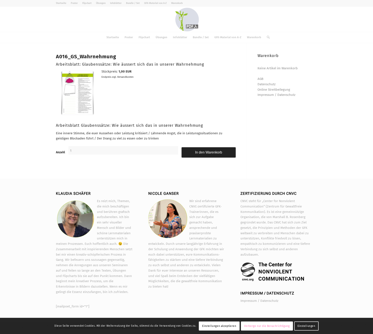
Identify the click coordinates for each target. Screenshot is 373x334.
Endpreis (106, 76)
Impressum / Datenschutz (277, 95)
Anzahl (60, 152)
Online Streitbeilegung (274, 90)
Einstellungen (306, 325)
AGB (260, 79)
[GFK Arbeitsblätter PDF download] (186, 19)
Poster (74, 3)
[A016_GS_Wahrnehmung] (77, 116)
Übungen (101, 3)
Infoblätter (116, 3)
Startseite (61, 3)
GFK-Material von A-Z (155, 3)
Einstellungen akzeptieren (219, 325)
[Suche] (267, 37)
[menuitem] (62, 3)
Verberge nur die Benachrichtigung (267, 325)
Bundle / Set (133, 3)
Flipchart (87, 3)
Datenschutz (267, 84)
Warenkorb (177, 3)
